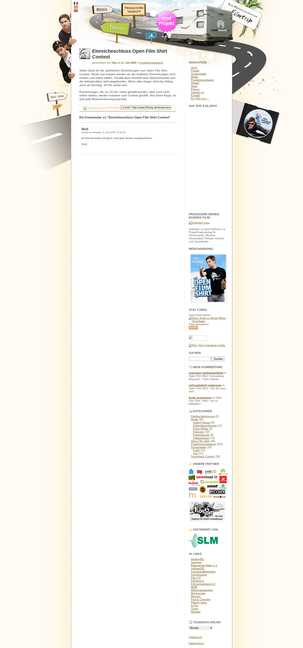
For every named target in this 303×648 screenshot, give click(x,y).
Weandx (196, 611)
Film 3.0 (196, 577)
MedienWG (197, 559)
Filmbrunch (197, 580)
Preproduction (201, 434)
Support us (197, 92)
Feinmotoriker (199, 574)
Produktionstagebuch (151, 62)
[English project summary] (76, 11)
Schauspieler (198, 73)
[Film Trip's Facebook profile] (207, 345)
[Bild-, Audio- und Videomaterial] (92, 15)
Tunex (194, 608)
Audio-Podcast (201, 422)
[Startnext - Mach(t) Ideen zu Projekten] (199, 222)
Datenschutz (196, 643)
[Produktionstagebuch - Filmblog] (130, 15)
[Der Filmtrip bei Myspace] (146, 39)
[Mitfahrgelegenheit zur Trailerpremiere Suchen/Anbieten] (101, 39)
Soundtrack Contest (203, 456)
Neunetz (196, 596)
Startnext (196, 562)
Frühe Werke (200, 428)
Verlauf (195, 83)
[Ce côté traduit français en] (76, 3)
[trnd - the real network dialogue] (167, 34)
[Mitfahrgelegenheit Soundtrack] (257, 148)
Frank (196, 450)
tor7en (194, 605)
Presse (195, 89)
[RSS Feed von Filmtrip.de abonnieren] (193, 328)
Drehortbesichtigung (205, 425)
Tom (195, 453)
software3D (197, 568)
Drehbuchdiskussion (203, 416)
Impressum (195, 637)
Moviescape (198, 593)
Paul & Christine (200, 599)
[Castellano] (76, 7)
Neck (84, 128)
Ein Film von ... (200, 98)
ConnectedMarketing (203, 571)
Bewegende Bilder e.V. (204, 565)
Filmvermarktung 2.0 (203, 584)
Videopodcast (201, 438)
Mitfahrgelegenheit (202, 590)
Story (194, 67)
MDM (194, 587)
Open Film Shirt (200, 441)
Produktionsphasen (202, 80)
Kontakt (195, 95)
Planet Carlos (199, 602)
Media (194, 76)
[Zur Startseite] (248, 30)
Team (194, 86)
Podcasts (198, 431)
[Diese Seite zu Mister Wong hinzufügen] (208, 321)
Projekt (195, 70)
